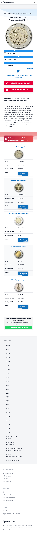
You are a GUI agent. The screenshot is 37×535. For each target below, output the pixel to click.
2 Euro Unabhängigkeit (18, 147)
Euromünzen (11, 13)
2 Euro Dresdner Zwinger (18, 180)
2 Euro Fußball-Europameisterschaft (19, 213)
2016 (29, 13)
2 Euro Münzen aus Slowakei (20, 83)
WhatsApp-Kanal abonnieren (19, 327)
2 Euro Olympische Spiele (18, 246)
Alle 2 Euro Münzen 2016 (20, 89)
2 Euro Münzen (21, 13)
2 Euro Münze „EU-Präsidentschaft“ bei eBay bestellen (18, 76)
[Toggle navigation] (33, 2)
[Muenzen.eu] (5, 13)
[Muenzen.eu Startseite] (9, 2)
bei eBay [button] (24, 173)
